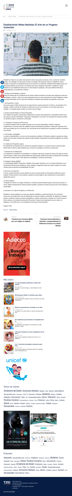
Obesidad (38, 394)
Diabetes (41, 391)
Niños (52, 400)
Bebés (56, 400)
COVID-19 (25, 394)
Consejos (31, 400)
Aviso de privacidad (9, 491)
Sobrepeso (54, 403)
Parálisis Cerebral (11, 400)
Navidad (63, 397)
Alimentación (15, 397)
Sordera (29, 406)
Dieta (46, 391)
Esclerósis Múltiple (30, 390)
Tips (27, 397)
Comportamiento (24, 400)
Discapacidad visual (9, 394)
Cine (36, 400)
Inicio (4, 16)
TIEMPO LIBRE (12, 16)
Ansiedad (23, 406)
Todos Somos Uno (16, 481)
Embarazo (41, 400)
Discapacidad (9, 406)
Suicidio (59, 394)
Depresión (52, 397)
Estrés (11, 403)
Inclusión (22, 403)
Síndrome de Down (13, 390)
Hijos (23, 397)
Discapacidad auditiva (35, 397)
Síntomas (17, 406)
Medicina (53, 394)
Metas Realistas (13, 209)
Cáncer (28, 403)
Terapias (33, 403)
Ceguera (7, 397)
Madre (58, 397)
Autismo (46, 393)
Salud (6, 403)
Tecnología (19, 394)
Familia (16, 403)
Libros (47, 400)
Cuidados (61, 400)
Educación (32, 394)
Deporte (51, 391)
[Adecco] (17, 253)
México (44, 397)
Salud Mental (59, 391)
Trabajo (48, 403)
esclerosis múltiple (40, 403)
